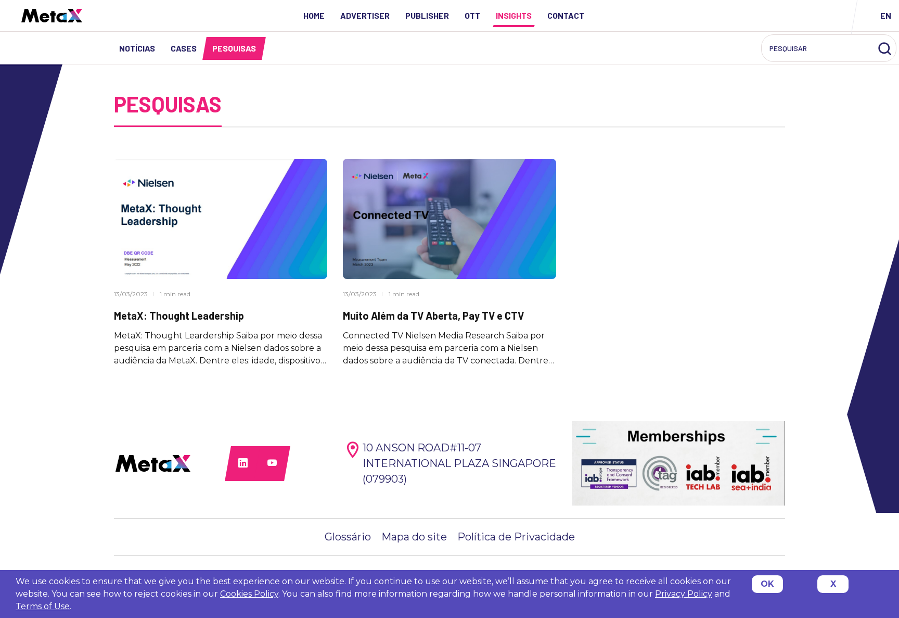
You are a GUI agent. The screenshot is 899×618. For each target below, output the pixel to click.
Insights (514, 15)
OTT (472, 15)
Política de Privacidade (516, 537)
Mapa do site (414, 537)
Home (314, 15)
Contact (565, 15)
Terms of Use (43, 606)
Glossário (348, 537)
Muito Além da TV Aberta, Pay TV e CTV (433, 315)
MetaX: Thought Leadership (179, 315)
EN (885, 15)
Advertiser (365, 15)
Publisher (427, 15)
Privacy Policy (683, 594)
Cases (184, 48)
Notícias (137, 48)
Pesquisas (234, 48)
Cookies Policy (249, 594)
